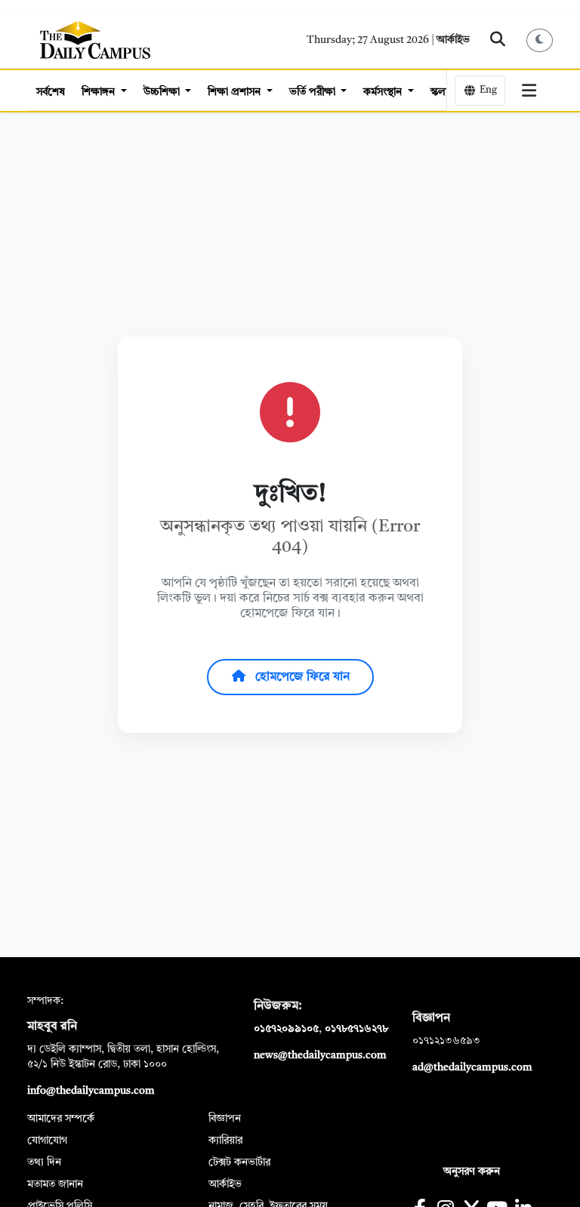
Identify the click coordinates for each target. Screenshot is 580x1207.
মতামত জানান (55, 1184)
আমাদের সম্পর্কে (60, 1118)
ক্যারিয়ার (225, 1140)
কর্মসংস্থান (384, 92)
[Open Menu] (529, 90)
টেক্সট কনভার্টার (239, 1162)
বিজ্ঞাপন (224, 1118)
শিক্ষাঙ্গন (100, 92)
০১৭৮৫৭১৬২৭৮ (356, 1029)
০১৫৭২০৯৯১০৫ (286, 1029)
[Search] (498, 40)
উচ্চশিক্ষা (163, 92)
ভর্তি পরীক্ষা (313, 92)
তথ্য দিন (44, 1162)
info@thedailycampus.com (91, 1090)
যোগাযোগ (47, 1140)
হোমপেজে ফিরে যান (301, 677)
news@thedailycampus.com (320, 1055)
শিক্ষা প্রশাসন (236, 92)
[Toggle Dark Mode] (540, 40)
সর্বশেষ (50, 92)
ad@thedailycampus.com (472, 1067)
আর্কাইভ (453, 40)
